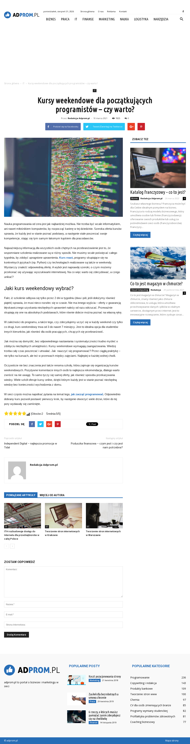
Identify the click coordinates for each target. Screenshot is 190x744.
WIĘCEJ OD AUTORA (52, 495)
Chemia (134, 699)
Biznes (51, 19)
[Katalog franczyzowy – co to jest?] (158, 168)
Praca (65, 19)
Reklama (111, 11)
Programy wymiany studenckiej (149, 711)
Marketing (107, 19)
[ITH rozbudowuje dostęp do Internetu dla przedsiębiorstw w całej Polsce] (22, 515)
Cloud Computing (139, 290)
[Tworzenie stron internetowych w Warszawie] (104, 515)
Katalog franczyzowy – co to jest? (158, 192)
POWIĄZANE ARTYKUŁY (20, 495)
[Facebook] (183, 11)
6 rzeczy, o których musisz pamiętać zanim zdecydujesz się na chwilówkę (104, 715)
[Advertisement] (95, 52)
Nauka (124, 19)
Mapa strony (171, 740)
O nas (101, 11)
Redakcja (156, 289)
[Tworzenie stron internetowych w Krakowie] (63, 515)
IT (76, 19)
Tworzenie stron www (143, 694)
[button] (181, 19)
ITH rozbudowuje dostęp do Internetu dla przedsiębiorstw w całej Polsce (21, 535)
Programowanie (140, 677)
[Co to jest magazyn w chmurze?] (158, 263)
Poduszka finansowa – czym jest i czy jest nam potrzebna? (97, 445)
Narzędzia (160, 19)
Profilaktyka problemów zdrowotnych (152, 716)
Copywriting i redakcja (143, 683)
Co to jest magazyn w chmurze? (156, 283)
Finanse (88, 19)
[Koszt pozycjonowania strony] (76, 680)
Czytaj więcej (140, 234)
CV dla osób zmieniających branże (150, 705)
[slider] (15, 413)
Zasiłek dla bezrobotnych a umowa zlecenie (103, 696)
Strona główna (87, 11)
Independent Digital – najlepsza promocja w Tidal (30, 445)
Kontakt (123, 11)
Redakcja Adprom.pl (79, 118)
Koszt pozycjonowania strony (105, 676)
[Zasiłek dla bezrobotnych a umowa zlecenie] (76, 699)
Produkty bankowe (141, 688)
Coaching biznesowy (142, 722)
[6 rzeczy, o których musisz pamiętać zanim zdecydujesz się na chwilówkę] (76, 716)
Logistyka (141, 19)
